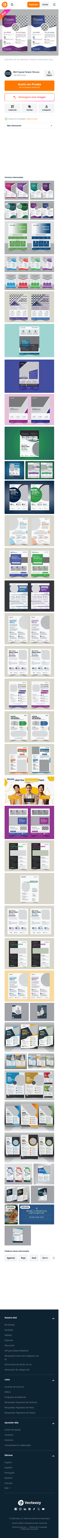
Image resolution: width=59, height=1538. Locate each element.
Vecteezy (9, 1448)
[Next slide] (47, 1376)
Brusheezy (10, 1443)
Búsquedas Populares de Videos (20, 1531)
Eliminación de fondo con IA (18, 1483)
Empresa (9, 1459)
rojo (23, 1376)
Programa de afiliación (15, 1516)
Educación (9, 1464)
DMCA (7, 1510)
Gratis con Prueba (29, 86)
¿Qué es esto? (32, 119)
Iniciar (45, 4)
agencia (11, 1376)
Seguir (49, 75)
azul (34, 1376)
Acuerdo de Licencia (14, 1505)
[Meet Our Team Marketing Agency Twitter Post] (29, 849)
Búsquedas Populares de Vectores (21, 1521)
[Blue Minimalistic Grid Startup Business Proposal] (22, 1333)
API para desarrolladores (16, 1469)
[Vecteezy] (4, 4)
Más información (14, 124)
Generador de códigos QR (17, 1488)
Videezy (8, 1454)
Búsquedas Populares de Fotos (19, 1526)
